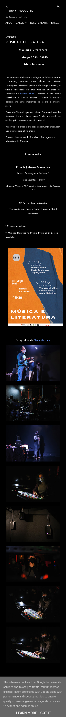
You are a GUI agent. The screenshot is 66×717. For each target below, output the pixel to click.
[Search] (59, 5)
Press (32, 23)
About (9, 23)
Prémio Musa (27, 93)
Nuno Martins (42, 340)
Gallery (21, 23)
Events (43, 23)
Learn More (26, 713)
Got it (45, 713)
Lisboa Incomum (19, 11)
